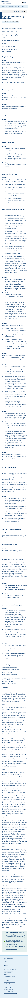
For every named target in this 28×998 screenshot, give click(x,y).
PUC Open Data (8, 983)
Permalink (16, 11)
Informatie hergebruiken (10, 969)
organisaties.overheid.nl (11, 944)
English (6, 961)
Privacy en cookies (8, 971)
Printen (22, 11)
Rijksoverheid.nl (8, 989)
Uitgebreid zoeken (17, 6)
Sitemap (6, 974)
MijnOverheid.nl (8, 988)
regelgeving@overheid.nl (11, 949)
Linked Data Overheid (9, 982)
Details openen (1, 15)
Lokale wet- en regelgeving (6, 6)
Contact (6, 960)
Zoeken (6, 965)
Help (5, 963)
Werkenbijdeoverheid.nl (10, 993)
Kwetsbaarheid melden (9, 976)
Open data (6, 980)
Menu (24, 2)
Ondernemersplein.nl (9, 991)
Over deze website (8, 958)
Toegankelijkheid (8, 972)
